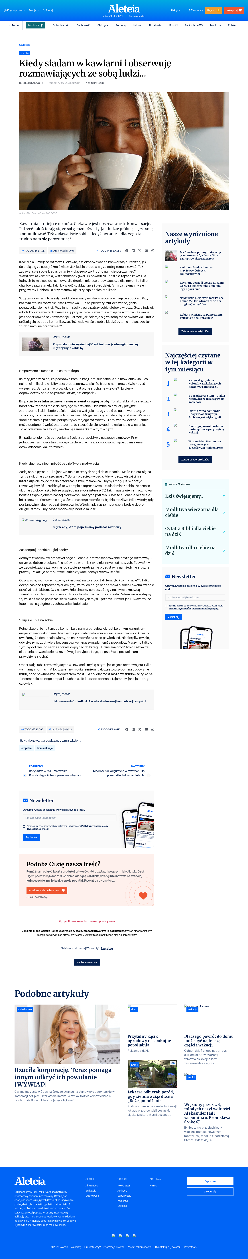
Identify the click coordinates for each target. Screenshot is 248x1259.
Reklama (122, 1205)
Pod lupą (121, 25)
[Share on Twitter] (139, 250)
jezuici (191, 1077)
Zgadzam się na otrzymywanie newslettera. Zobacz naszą (67, 827)
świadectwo (25, 1009)
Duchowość (83, 25)
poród (134, 1065)
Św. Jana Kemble (137, 16)
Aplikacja (122, 1190)
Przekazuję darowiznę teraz (44, 890)
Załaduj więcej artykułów (195, 331)
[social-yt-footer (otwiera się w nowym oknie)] (113, 1236)
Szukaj (49, 10)
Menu (15, 25)
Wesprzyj (232, 10)
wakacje (192, 1009)
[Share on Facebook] (126, 250)
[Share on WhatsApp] (152, 250)
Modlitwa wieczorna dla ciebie (192, 512)
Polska (231, 25)
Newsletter (123, 1185)
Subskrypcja (124, 1195)
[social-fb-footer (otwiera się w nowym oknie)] (120, 1236)
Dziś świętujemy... (184, 496)
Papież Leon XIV (194, 25)
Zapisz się (31, 837)
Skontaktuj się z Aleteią (168, 1247)
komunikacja (45, 748)
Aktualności (155, 25)
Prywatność (190, 1247)
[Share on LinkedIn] (133, 250)
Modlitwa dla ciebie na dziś (190, 550)
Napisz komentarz (87, 962)
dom (133, 1009)
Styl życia (102, 25)
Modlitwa (33, 25)
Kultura (137, 25)
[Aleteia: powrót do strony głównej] (124, 8)
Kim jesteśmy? (92, 1247)
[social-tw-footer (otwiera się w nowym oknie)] (127, 1236)
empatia (26, 748)
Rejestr (211, 10)
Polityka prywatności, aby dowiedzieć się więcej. (194, 608)
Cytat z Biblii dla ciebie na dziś (190, 531)
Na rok (153, 1185)
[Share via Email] (146, 250)
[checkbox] (24, 826)
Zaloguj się (197, 10)
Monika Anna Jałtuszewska (64, 83)
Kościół (173, 25)
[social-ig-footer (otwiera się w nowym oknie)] (134, 1236)
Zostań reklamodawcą (139, 1247)
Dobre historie (61, 25)
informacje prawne (114, 1247)
